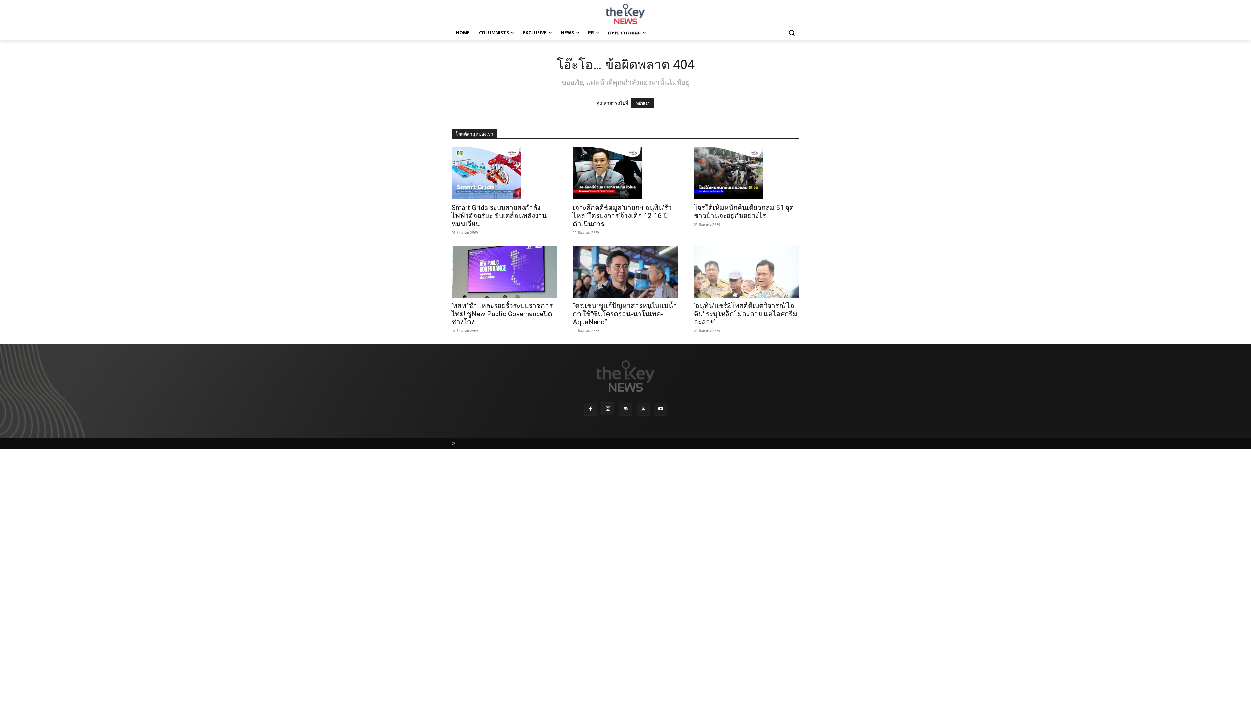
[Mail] (625, 409)
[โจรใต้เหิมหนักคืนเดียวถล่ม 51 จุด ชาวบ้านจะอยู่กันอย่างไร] (746, 173)
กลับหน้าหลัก (628, 687)
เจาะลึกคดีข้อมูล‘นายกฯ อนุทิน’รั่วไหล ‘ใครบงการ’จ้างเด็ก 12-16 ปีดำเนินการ (622, 216)
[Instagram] (607, 408)
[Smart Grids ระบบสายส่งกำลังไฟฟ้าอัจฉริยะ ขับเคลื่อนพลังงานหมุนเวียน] (504, 173)
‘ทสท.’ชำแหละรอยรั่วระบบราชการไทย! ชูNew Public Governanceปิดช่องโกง (502, 314)
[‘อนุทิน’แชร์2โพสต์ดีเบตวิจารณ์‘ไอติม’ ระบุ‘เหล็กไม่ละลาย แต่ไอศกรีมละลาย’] (746, 272)
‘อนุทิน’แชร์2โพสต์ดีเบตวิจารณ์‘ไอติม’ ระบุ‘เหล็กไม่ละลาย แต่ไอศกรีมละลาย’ (745, 314)
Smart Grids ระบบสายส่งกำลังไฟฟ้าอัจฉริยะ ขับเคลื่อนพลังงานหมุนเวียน (499, 216)
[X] (643, 409)
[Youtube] (660, 409)
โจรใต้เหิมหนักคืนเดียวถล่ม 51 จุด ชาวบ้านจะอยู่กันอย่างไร (744, 212)
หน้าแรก (643, 103)
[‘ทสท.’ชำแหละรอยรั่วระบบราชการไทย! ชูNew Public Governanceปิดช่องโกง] (504, 272)
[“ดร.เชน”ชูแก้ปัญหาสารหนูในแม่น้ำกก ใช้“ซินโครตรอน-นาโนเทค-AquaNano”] (625, 272)
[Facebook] (590, 409)
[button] (791, 32)
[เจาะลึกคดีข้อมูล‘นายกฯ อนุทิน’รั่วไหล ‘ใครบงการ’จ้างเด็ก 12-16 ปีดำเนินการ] (625, 173)
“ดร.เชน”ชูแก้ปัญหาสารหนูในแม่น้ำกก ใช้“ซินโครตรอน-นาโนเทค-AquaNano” (625, 314)
